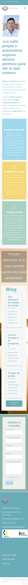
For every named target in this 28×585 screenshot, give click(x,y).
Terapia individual (12, 349)
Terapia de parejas (12, 308)
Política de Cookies (8, 559)
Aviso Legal (6, 563)
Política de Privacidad (9, 555)
